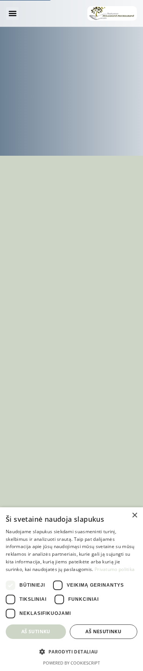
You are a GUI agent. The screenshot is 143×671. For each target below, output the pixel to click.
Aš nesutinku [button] (103, 631)
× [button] (134, 515)
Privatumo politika (115, 569)
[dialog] (71, 589)
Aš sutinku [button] (35, 631)
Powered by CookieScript (71, 663)
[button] (12, 13)
